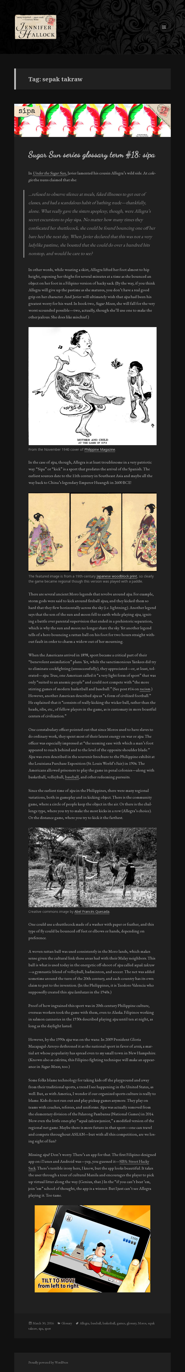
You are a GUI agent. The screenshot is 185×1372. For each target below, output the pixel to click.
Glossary (66, 1323)
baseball (72, 777)
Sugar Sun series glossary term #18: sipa (91, 154)
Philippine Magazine (99, 449)
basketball (109, 1323)
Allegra (84, 1323)
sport (48, 1328)
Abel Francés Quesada (91, 911)
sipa (41, 1328)
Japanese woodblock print (117, 576)
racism (145, 688)
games (121, 1323)
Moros (142, 1323)
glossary (131, 1323)
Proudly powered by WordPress (48, 1362)
